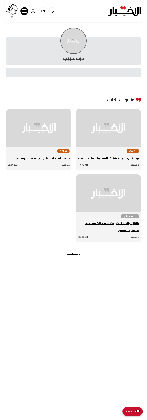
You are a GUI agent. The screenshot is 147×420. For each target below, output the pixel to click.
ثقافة (132, 151)
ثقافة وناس (130, 216)
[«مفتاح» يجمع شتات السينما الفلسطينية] (108, 128)
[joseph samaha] (12, 11)
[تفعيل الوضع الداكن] (52, 11)
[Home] (124, 11)
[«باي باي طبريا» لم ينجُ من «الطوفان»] (38, 128)
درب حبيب (135, 164)
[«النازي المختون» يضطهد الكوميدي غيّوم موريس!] (108, 193)
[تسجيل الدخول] (33, 11)
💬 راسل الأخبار (132, 411)
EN (43, 11)
